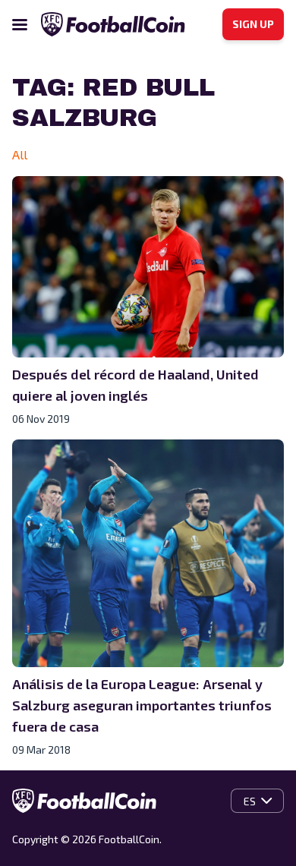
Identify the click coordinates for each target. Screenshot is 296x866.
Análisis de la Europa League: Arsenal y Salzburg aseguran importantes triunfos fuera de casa (142, 705)
